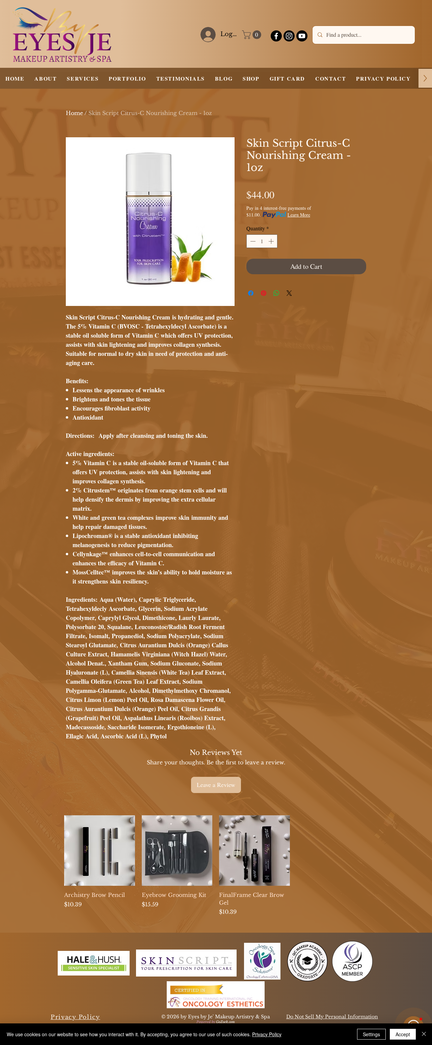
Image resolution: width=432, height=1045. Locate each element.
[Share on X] (289, 293)
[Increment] (271, 241)
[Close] (424, 1034)
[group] (215, 865)
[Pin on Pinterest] (264, 293)
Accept (403, 1034)
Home (74, 113)
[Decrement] (252, 241)
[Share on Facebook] (251, 293)
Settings (371, 1034)
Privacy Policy (266, 1034)
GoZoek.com (225, 1022)
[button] (252, 34)
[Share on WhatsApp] (276, 293)
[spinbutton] (262, 241)
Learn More (299, 214)
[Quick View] (99, 850)
